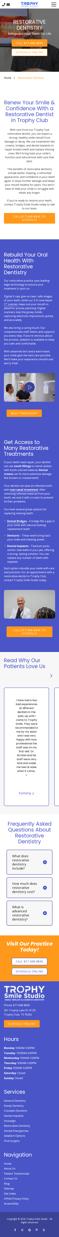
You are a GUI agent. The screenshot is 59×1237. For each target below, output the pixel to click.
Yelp (44, 1230)
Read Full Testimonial (26, 774)
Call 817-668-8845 (29, 43)
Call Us (3, 4)
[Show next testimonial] (51, 676)
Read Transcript (24, 413)
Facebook (15, 1230)
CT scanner (11, 304)
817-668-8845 (21, 1005)
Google (29, 1230)
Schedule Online (29, 52)
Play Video (29, 387)
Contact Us (8, 4)
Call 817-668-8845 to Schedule (29, 218)
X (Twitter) (22, 1230)
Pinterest (36, 1230)
